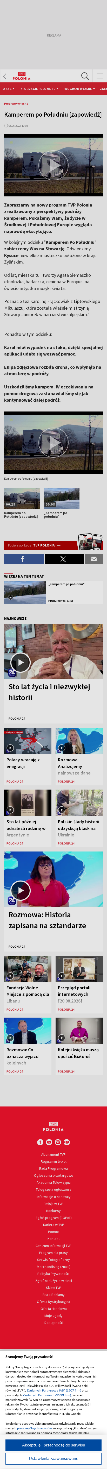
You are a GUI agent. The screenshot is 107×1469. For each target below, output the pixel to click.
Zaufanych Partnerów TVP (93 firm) (47, 1395)
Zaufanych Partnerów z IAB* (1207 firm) (54, 1390)
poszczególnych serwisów (34, 1428)
